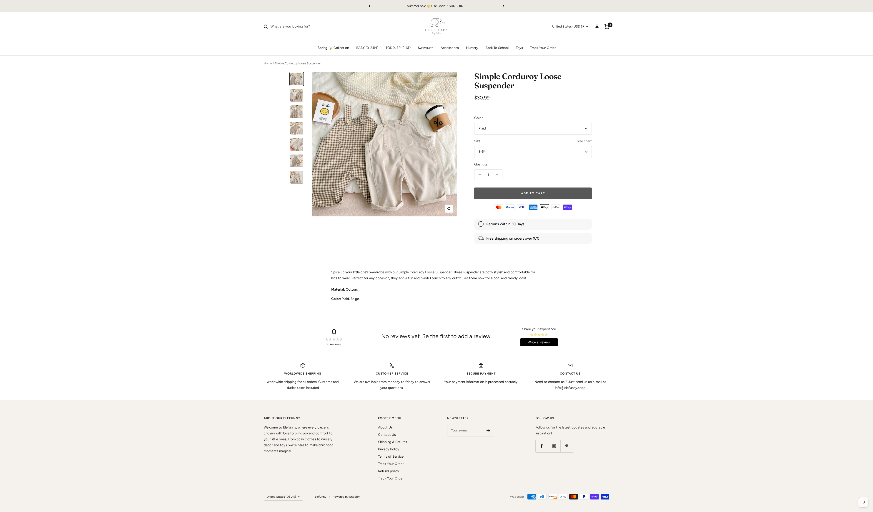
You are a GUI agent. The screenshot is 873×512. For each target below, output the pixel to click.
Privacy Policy (388, 449)
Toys (519, 48)
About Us (385, 427)
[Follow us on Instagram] (554, 446)
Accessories (450, 48)
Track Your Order (543, 48)
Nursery (472, 48)
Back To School (497, 48)
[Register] (488, 430)
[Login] (597, 26)
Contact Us (387, 435)
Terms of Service (391, 456)
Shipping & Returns (392, 442)
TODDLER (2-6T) (398, 48)
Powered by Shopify (346, 496)
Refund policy (388, 471)
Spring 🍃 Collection (333, 48)
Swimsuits (425, 48)
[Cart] (607, 26)
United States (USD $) (568, 26)
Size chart (584, 141)
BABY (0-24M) (367, 48)
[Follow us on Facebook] (541, 446)
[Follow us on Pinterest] (566, 446)
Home (268, 63)
